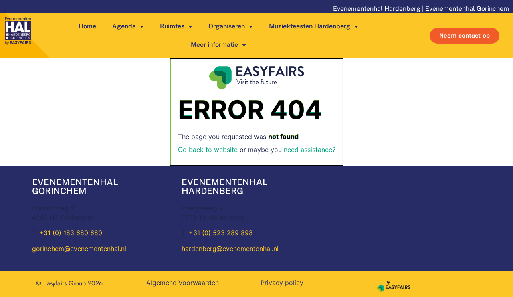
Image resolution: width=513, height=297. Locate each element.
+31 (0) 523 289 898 (221, 233)
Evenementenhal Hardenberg (376, 8)
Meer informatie (214, 44)
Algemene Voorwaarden (182, 283)
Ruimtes (172, 26)
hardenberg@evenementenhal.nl (230, 248)
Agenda (124, 26)
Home (87, 26)
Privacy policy (282, 283)
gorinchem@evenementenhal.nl (79, 248)
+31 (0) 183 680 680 (70, 233)
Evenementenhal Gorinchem (467, 8)
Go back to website (208, 149)
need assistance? (309, 149)
